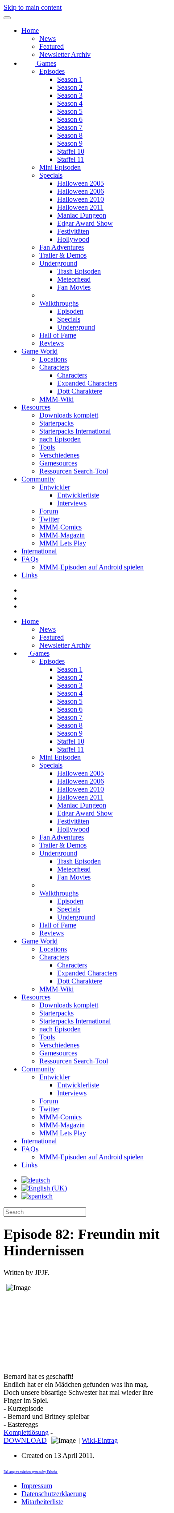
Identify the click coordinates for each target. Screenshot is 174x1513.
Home (30, 30)
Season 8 (70, 135)
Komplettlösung (26, 1432)
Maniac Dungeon (81, 215)
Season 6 (70, 119)
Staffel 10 (70, 151)
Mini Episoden (60, 167)
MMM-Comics (60, 527)
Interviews (72, 503)
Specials (50, 175)
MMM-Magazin (62, 535)
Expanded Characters (87, 383)
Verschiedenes (59, 455)
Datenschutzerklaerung (53, 1493)
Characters (54, 367)
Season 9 (70, 143)
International (39, 551)
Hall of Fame (57, 335)
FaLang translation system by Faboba (31, 1472)
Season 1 (70, 79)
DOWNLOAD (25, 1440)
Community (38, 479)
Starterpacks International (75, 431)
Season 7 (70, 127)
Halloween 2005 (80, 183)
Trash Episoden (79, 271)
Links (29, 575)
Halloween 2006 (80, 191)
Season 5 (70, 111)
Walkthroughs (59, 303)
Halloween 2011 (80, 207)
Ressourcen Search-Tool (73, 471)
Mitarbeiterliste (42, 1501)
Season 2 (70, 87)
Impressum (36, 1485)
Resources (35, 407)
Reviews (51, 343)
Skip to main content (33, 7)
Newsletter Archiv (65, 54)
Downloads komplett (68, 415)
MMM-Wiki (56, 399)
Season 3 (70, 95)
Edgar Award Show (85, 223)
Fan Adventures (61, 247)
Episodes (52, 71)
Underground (58, 263)
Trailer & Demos (63, 255)
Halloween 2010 (80, 199)
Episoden (70, 311)
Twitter (49, 519)
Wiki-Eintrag (100, 1440)
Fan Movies (74, 287)
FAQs (29, 559)
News (47, 38)
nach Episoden (60, 439)
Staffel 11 (70, 159)
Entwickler (54, 487)
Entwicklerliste (78, 495)
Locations (53, 359)
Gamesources (58, 463)
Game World (39, 351)
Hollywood (73, 239)
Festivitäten (73, 231)
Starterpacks (56, 423)
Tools (47, 447)
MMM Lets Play (62, 543)
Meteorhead (74, 279)
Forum (48, 511)
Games (45, 63)
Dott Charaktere (79, 391)
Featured (51, 46)
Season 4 (70, 103)
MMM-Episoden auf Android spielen (91, 567)
